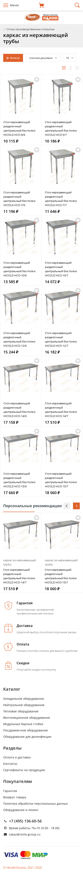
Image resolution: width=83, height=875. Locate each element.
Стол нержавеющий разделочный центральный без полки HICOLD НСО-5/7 (61, 128)
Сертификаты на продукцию (24, 770)
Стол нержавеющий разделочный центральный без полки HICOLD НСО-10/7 (61, 269)
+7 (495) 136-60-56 (25, 820)
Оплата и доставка (17, 757)
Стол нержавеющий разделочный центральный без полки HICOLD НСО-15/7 (61, 480)
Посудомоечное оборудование (25, 730)
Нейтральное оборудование (23, 705)
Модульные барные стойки (23, 724)
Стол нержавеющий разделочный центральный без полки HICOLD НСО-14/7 (61, 409)
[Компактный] (77, 68)
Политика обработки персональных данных (35, 804)
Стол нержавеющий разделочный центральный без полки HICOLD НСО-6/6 (19, 128)
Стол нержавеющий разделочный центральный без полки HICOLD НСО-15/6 (19, 480)
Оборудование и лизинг (21, 810)
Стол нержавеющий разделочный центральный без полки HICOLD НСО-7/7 (61, 198)
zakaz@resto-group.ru (24, 834)
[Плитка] (64, 68)
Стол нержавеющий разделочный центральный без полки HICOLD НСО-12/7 (61, 339)
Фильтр (15, 58)
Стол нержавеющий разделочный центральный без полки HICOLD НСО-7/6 (19, 198)
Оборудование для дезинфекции (27, 737)
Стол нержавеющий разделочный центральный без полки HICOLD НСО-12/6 (19, 339)
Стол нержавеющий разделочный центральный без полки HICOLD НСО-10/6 (19, 269)
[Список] (70, 68)
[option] (21, 553)
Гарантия (10, 791)
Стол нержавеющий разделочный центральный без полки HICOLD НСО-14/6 (19, 409)
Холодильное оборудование (23, 699)
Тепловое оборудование (21, 711)
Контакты (10, 764)
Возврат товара (14, 797)
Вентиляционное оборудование (26, 718)
